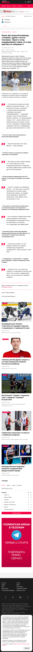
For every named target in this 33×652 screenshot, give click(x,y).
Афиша (3, 584)
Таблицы (5, 480)
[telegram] (5, 597)
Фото (3, 586)
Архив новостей (20, 590)
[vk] (12, 597)
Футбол (14, 6)
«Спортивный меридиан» (8, 590)
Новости (4, 582)
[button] (2, 26)
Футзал (9, 6)
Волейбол (5, 339)
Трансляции (19, 586)
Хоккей (4, 6)
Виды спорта (5, 588)
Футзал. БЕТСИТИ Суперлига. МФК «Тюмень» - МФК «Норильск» (16, 20)
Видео (18, 584)
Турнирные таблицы (21, 588)
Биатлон (20, 6)
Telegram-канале (7, 287)
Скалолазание (6, 412)
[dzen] (27, 597)
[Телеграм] (16, 542)
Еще (29, 6)
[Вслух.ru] (16, 11)
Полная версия (16, 513)
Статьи (18, 582)
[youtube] (20, 597)
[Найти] (25, 2)
